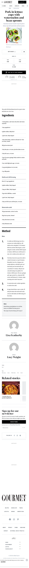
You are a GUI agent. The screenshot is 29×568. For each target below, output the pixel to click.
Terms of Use (18, 424)
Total (14, 65)
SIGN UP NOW (14, 422)
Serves (13, 56)
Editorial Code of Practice (17, 530)
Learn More (3, 561)
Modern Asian (13, 372)
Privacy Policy (12, 424)
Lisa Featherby (12, 77)
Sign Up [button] (21, 2)
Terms (16, 527)
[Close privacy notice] (27, 560)
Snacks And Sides (16, 8)
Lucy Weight (24, 77)
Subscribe (22, 527)
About (4, 527)
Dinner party (4, 372)
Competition (20, 511)
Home (10, 8)
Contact (6, 530)
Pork (18, 372)
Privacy (10, 527)
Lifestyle (6, 511)
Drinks (13, 511)
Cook (20, 59)
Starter (22, 372)
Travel (23, 6)
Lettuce (8, 372)
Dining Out (17, 6)
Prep (8, 59)
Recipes (11, 6)
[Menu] (2, 2)
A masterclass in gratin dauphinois (7, 397)
